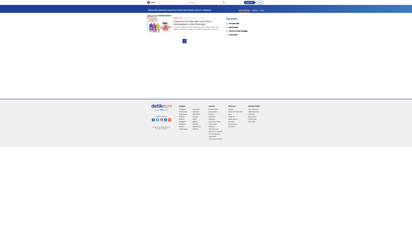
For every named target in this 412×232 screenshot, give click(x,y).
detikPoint (212, 119)
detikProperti (183, 129)
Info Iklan (231, 121)
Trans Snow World (214, 121)
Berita (255, 10)
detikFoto (195, 124)
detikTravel (196, 109)
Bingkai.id (212, 126)
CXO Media (251, 121)
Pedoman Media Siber (235, 112)
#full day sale (233, 23)
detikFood (195, 112)
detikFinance (183, 114)
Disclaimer (231, 126)
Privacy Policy (232, 124)
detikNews (182, 109)
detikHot (182, 119)
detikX (194, 119)
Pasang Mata (213, 112)
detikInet (182, 117)
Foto (262, 10)
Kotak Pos (231, 117)
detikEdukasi (183, 112)
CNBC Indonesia (253, 112)
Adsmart (211, 114)
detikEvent (212, 117)
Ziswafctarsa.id (213, 129)
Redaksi (230, 109)
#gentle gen (233, 27)
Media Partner (232, 119)
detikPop (195, 129)
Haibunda (251, 114)
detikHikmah (196, 126)
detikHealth (196, 114)
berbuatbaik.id (213, 109)
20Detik (194, 121)
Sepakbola (182, 124)
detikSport (182, 121)
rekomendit (212, 136)
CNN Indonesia (253, 109)
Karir (229, 114)
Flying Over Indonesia (216, 131)
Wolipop (195, 117)
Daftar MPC (250, 2)
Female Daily (252, 119)
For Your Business (214, 134)
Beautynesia (252, 117)
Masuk (260, 2)
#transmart (233, 35)
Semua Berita (244, 10)
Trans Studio (213, 124)
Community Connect (215, 139)
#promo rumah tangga (237, 31)
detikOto (182, 126)
